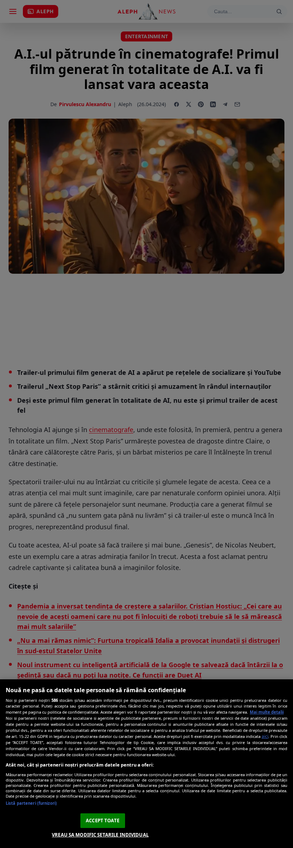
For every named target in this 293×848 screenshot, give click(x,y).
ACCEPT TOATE (102, 820)
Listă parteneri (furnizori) (31, 803)
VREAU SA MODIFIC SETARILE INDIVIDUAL (100, 835)
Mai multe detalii (267, 712)
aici (265, 736)
